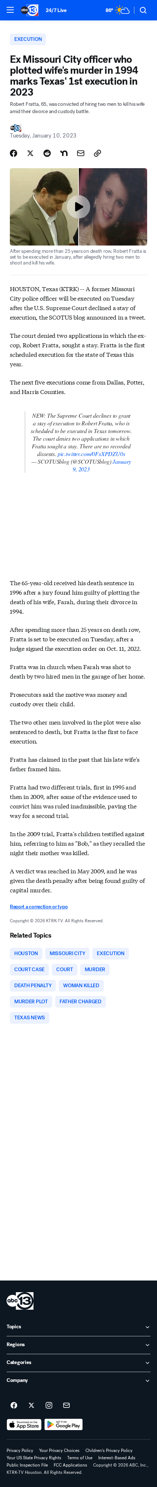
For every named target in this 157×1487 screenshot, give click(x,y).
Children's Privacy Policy (109, 1450)
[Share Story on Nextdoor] (64, 153)
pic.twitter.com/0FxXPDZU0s (91, 453)
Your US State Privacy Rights (34, 1458)
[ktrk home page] (20, 1301)
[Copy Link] (97, 153)
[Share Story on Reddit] (47, 153)
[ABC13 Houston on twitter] (31, 1405)
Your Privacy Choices (59, 1450)
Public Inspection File (27, 1465)
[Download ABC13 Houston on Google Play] (64, 1424)
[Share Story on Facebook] (13, 153)
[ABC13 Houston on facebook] (14, 1405)
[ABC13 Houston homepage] (29, 10)
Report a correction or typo (39, 906)
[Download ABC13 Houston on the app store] (24, 1424)
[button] (10, 10)
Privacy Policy (20, 1450)
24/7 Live (56, 10)
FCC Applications (70, 1465)
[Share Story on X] (30, 153)
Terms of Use (79, 1458)
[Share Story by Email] (80, 153)
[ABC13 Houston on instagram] (49, 1405)
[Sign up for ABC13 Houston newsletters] (66, 1405)
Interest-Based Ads (116, 1458)
